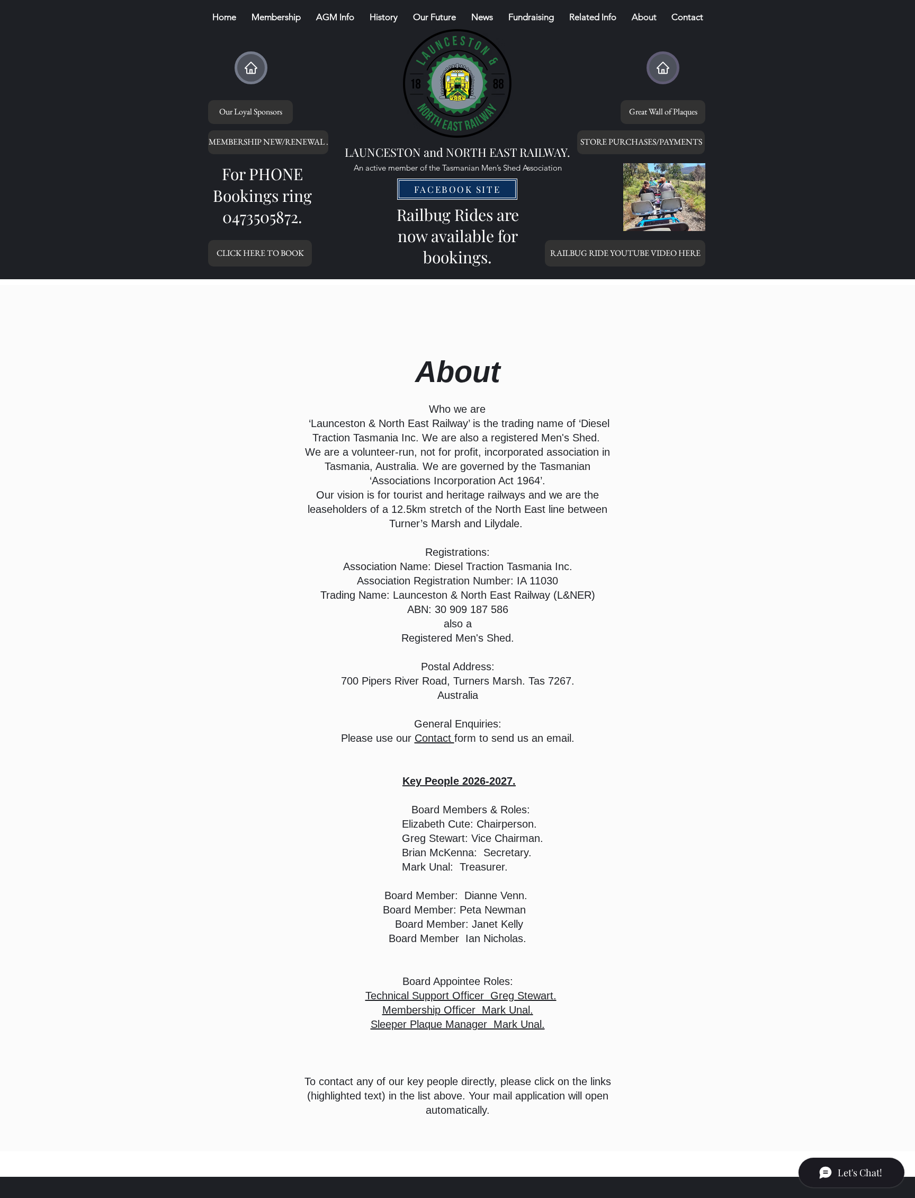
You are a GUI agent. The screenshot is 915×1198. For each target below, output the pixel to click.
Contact (434, 738)
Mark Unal (373, 867)
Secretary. (507, 852)
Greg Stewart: (436, 838)
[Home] (251, 67)
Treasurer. (484, 867)
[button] (383, 17)
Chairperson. (507, 824)
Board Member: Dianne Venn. (454, 895)
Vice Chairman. (507, 838)
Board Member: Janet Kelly (459, 924)
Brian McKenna (385, 852)
